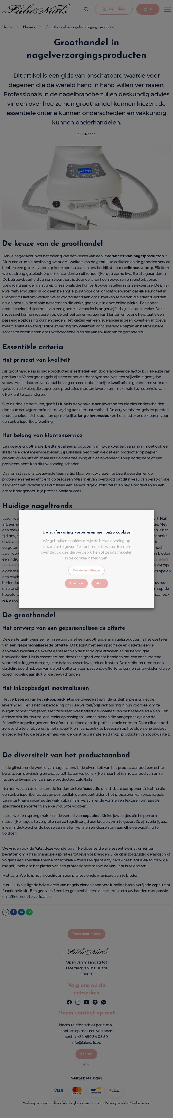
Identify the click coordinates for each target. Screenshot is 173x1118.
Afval (99, 583)
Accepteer (76, 583)
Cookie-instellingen (86, 570)
